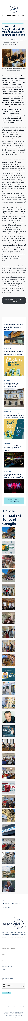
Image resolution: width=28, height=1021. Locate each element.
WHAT (9, 15)
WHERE (24, 15)
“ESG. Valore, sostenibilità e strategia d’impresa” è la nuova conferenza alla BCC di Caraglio (14, 415)
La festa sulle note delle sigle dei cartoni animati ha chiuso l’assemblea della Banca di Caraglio (13, 448)
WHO (4, 15)
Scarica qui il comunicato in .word (14, 300)
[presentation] (13, 986)
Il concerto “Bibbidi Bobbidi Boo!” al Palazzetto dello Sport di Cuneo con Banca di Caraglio (14, 476)
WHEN (14, 15)
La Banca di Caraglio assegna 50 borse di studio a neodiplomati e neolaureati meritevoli (13, 327)
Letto (8, 979)
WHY (19, 15)
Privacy (14, 1017)
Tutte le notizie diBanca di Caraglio (14, 501)
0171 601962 (9, 1015)
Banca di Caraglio (18, 22)
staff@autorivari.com (17, 1015)
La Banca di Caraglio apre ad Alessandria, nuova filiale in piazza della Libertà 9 (13, 385)
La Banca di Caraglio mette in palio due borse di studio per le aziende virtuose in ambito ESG (14, 353)
